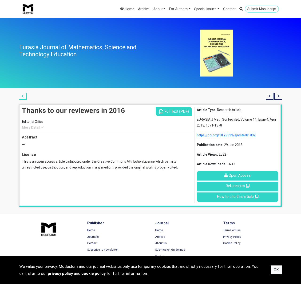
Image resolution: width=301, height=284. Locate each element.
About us (161, 243)
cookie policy (93, 273)
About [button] (158, 9)
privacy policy (60, 273)
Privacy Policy (232, 236)
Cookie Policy (232, 243)
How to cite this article (236, 196)
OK (276, 270)
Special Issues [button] (205, 9)
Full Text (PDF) (176, 111)
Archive (144, 9)
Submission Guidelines (170, 249)
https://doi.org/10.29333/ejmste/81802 (226, 135)
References (236, 186)
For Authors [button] (178, 9)
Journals (93, 236)
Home (129, 9)
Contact (229, 9)
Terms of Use (232, 230)
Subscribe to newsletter (102, 249)
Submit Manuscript (261, 9)
